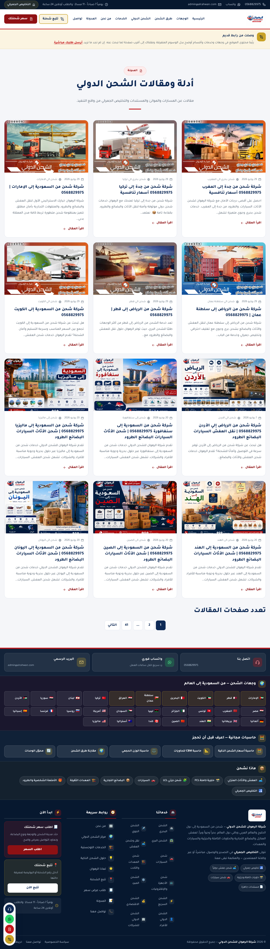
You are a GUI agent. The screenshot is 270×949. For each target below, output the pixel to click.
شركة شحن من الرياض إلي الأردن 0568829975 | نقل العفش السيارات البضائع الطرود (227, 432)
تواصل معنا (33, 942)
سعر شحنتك (17, 18)
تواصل (77, 18)
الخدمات (121, 18)
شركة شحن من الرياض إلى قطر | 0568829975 (142, 312)
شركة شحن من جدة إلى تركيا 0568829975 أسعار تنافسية (146, 190)
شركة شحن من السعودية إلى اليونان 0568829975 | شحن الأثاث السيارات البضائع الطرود (49, 554)
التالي (112, 625)
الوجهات (182, 18)
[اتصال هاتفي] (9, 908)
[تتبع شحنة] (9, 939)
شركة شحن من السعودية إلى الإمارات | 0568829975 (46, 190)
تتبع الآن (32, 888)
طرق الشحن (163, 18)
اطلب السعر (33, 849)
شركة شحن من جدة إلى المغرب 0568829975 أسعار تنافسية (231, 190)
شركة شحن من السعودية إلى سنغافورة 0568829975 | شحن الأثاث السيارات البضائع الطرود (138, 432)
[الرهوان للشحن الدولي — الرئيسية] (256, 19)
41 (126, 625)
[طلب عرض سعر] (9, 929)
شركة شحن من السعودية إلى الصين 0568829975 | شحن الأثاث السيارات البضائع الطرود (138, 554)
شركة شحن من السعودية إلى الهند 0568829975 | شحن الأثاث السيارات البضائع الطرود (227, 554)
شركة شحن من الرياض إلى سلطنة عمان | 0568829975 (228, 312)
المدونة (91, 18)
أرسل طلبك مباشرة (68, 42)
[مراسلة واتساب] (9, 919)
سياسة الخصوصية (57, 942)
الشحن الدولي (141, 18)
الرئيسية (198, 18)
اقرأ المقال (253, 223)
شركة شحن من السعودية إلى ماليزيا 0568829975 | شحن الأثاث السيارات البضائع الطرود (49, 432)
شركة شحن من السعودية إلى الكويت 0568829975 (49, 312)
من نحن (106, 18)
